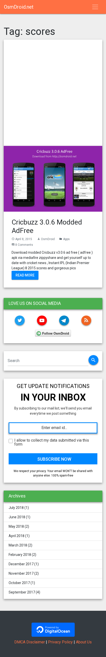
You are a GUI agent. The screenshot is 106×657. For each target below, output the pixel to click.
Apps (66, 239)
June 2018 (17, 517)
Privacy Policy (60, 642)
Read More (25, 275)
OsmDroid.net (19, 7)
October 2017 (19, 583)
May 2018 (16, 526)
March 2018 (18, 545)
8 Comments (24, 245)
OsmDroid (48, 239)
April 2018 (16, 536)
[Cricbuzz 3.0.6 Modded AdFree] (53, 179)
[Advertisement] (53, 93)
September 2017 (22, 592)
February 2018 (20, 555)
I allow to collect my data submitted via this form (51, 442)
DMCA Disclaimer (29, 642)
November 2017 (21, 573)
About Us (84, 642)
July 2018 (16, 508)
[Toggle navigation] (95, 7)
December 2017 (21, 564)
